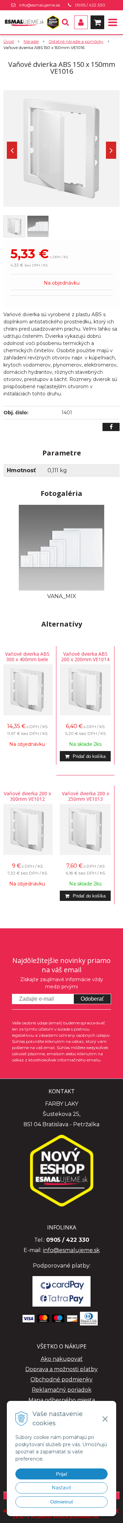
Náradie (31, 41)
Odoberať (92, 999)
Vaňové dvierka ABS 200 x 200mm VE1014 (85, 657)
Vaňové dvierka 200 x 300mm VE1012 (27, 796)
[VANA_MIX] (61, 547)
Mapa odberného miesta (61, 1400)
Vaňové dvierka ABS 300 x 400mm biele (27, 657)
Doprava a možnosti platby (61, 1369)
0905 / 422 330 (90, 5)
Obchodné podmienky (61, 1379)
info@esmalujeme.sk (39, 5)
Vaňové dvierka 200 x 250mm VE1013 (85, 796)
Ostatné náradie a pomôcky (76, 41)
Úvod (8, 41)
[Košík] (97, 22)
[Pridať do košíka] (85, 756)
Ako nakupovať (62, 1359)
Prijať (61, 1474)
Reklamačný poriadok (62, 1390)
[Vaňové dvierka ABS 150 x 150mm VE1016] (61, 148)
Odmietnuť (61, 1501)
